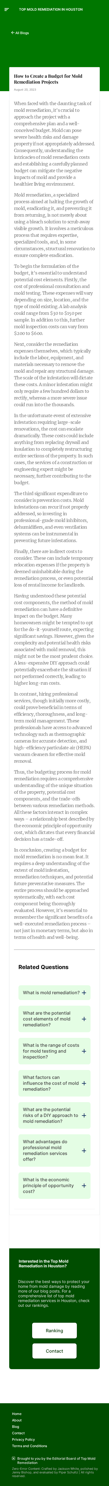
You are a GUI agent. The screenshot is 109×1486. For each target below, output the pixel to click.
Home (17, 1414)
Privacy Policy (23, 1439)
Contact (54, 1351)
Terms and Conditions (29, 1446)
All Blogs (22, 33)
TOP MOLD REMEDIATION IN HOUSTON (51, 9)
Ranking (54, 1330)
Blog (15, 1426)
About (17, 1420)
